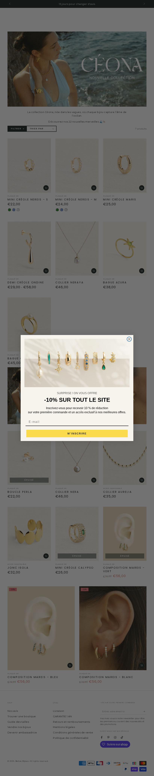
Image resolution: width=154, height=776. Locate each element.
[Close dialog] (129, 339)
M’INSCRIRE (77, 433)
